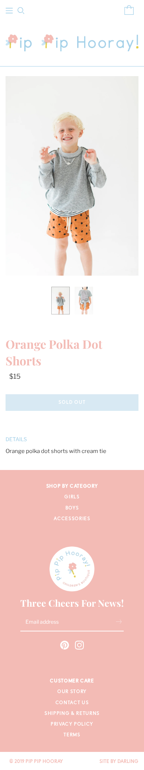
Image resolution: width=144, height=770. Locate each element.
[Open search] (21, 10)
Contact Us (72, 703)
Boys (72, 508)
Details (16, 439)
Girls (71, 497)
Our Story (72, 691)
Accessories (72, 519)
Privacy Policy (72, 724)
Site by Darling (118, 761)
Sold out (72, 402)
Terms (72, 735)
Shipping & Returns (72, 713)
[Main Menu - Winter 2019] (9, 10)
